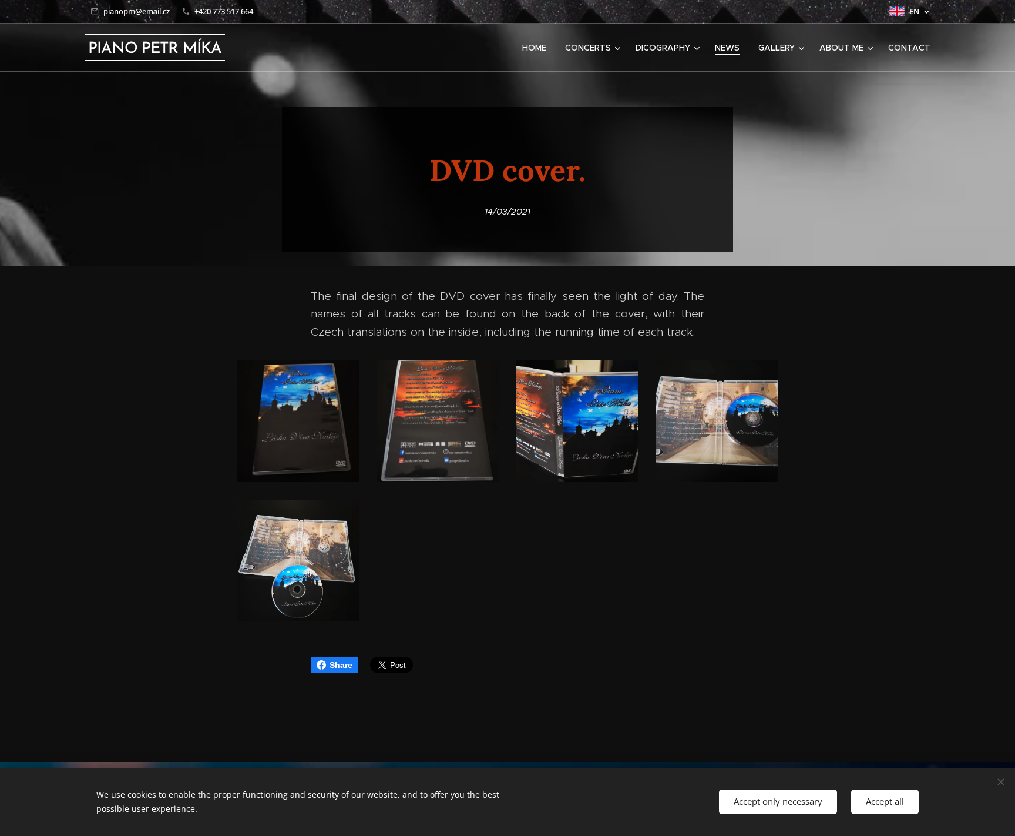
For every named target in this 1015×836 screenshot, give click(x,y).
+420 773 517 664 (223, 11)
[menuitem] (537, 47)
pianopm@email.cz (136, 11)
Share (341, 665)
